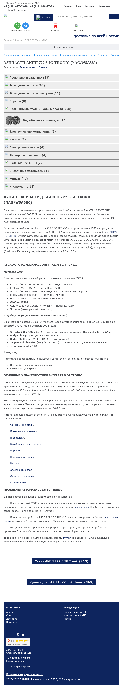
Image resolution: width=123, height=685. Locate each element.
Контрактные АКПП (75, 615)
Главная (8, 40)
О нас (78, 6)
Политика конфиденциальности (24, 674)
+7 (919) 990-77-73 (42, 6)
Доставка (89, 6)
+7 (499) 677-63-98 (16, 6)
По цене (43, 67)
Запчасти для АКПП (75, 612)
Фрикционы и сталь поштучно (77, 55)
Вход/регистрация (20, 666)
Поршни (102, 55)
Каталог (46, 17)
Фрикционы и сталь (45, 55)
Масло (67, 618)
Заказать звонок (15, 660)
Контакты (104, 6)
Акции (68, 6)
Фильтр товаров (63, 47)
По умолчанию (27, 67)
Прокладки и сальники (17, 55)
